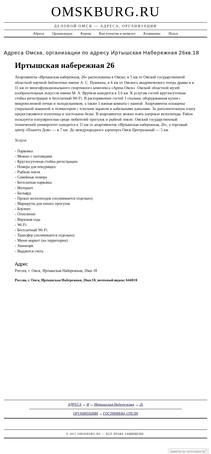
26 (141, 404)
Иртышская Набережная (114, 404)
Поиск (173, 33)
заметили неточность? (188, 451)
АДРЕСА (74, 404)
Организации (62, 33)
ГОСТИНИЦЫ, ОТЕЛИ (120, 413)
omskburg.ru (105, 11)
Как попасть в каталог (117, 33)
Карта (85, 33)
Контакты (151, 33)
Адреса (38, 33)
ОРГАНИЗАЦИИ (85, 413)
